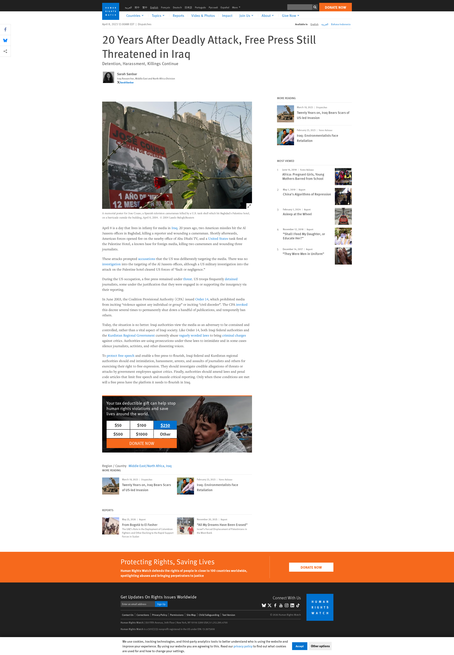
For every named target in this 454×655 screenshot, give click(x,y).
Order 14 (201, 299)
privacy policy (243, 646)
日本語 (188, 7)
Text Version (228, 615)
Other (165, 434)
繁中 (144, 7)
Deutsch (177, 7)
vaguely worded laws (194, 335)
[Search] (315, 7)
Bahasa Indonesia (340, 24)
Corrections (143, 615)
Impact (227, 15)
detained (231, 279)
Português (200, 7)
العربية (128, 7)
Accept (300, 646)
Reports (178, 15)
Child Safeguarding (209, 615)
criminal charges (234, 335)
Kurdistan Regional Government (131, 335)
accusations (146, 258)
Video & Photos (203, 15)
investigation (111, 264)
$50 (118, 425)
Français (165, 7)
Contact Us (128, 615)
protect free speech (120, 355)
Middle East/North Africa (146, 465)
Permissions (177, 615)
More (237, 7)
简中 (137, 7)
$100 (141, 425)
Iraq (174, 228)
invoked (242, 304)
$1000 (142, 434)
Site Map (191, 615)
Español (225, 7)
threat (187, 279)
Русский (213, 7)
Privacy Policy (159, 615)
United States (218, 238)
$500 (118, 434)
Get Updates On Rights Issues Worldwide (159, 597)
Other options (320, 646)
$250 (165, 425)
